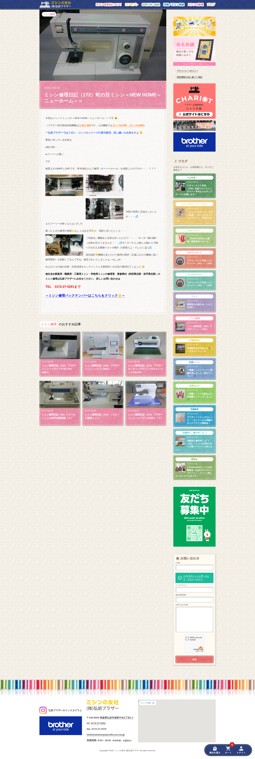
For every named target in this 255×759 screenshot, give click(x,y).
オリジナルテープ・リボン (194, 204)
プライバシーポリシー (187, 71)
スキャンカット (194, 252)
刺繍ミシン (194, 362)
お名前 (177, 563)
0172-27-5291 (98, 723)
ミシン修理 (49, 14)
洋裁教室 (194, 409)
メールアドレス (181, 585)
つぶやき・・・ (194, 177)
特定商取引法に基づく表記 (189, 77)
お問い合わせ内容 (181, 605)
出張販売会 (194, 340)
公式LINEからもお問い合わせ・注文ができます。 (196, 578)
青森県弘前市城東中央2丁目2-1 (116, 717)
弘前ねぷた (194, 386)
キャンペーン (194, 230)
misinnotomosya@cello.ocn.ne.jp (106, 734)
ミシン (194, 296)
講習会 (194, 459)
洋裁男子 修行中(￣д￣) (194, 433)
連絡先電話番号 (181, 595)
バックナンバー (194, 274)
